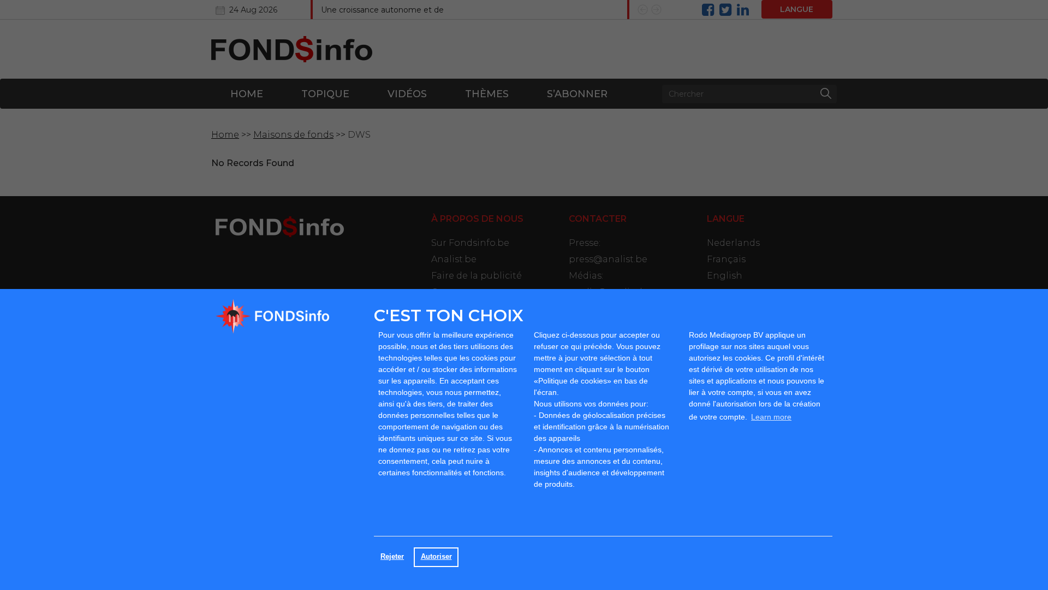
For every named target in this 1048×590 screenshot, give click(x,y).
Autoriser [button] (436, 556)
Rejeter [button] (392, 556)
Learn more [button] (771, 416)
